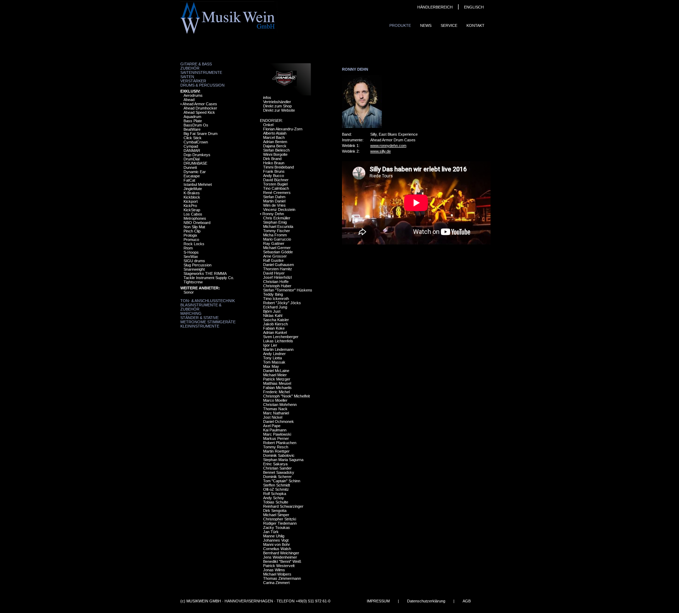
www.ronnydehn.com (388, 145)
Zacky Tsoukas (276, 527)
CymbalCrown (196, 142)
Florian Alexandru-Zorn (282, 129)
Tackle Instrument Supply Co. (209, 278)
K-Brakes (192, 193)
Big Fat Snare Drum (200, 133)
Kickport (191, 201)
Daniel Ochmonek (278, 421)
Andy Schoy (273, 498)
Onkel (268, 125)
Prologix (190, 235)
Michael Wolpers (277, 574)
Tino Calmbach (276, 188)
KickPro (190, 206)
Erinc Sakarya (275, 464)
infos (267, 97)
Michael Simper (276, 515)
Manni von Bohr (276, 544)
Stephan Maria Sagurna (283, 460)
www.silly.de (380, 151)
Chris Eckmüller (276, 218)
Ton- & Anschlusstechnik (207, 301)
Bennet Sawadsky (278, 472)
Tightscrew (193, 282)
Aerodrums (193, 95)
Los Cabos (193, 214)
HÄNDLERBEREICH (435, 7)
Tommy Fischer (276, 231)
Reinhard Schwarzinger (283, 506)
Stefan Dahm (274, 197)
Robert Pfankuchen (279, 443)
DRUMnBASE (195, 163)
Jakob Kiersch (275, 324)
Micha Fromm (275, 235)
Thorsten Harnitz (277, 269)
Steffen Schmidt (276, 485)
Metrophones (195, 218)
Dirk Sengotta (274, 510)
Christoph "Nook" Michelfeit (286, 396)
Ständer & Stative (199, 318)
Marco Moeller (275, 400)
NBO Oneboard (197, 222)
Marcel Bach (274, 137)
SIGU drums (194, 261)
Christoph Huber (277, 286)
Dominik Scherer (277, 477)
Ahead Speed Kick (199, 112)
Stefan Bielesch (276, 150)
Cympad (191, 146)
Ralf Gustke (273, 260)
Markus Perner (276, 438)
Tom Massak (274, 362)
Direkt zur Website (279, 110)
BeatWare (192, 129)
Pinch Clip (192, 231)
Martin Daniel (274, 201)
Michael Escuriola (278, 226)
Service (449, 25)
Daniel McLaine (276, 371)
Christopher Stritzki (279, 519)
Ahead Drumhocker (200, 108)
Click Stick (193, 138)
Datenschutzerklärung (426, 601)
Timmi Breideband (278, 167)
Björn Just (271, 311)
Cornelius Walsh (277, 549)
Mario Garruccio (277, 239)
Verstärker (193, 81)
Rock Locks (194, 244)
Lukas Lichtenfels (278, 341)
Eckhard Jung (275, 307)
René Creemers (277, 192)
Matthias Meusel (277, 383)
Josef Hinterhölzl (277, 277)
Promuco (191, 239)
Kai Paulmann (274, 430)
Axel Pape (271, 426)
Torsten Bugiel (275, 184)
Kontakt (475, 25)
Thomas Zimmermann (282, 578)
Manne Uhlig (273, 536)
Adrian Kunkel (275, 332)
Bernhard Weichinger (281, 553)
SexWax (191, 256)
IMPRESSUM (378, 601)
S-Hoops (191, 252)
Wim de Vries (274, 205)
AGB (467, 601)
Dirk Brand (272, 159)
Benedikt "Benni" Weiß (282, 561)
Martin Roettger (276, 451)
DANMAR (192, 150)
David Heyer (274, 273)
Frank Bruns (274, 171)
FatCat (189, 180)
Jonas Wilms (274, 570)
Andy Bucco (273, 175)
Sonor (189, 292)
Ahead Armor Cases (199, 104)
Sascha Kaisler (276, 320)
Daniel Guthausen (278, 265)
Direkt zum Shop (277, 106)
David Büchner (276, 180)
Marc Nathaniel (276, 413)
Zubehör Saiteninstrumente (201, 70)
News (425, 25)
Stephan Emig (275, 222)
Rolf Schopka (274, 493)
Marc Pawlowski (277, 434)
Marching (191, 313)
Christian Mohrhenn (280, 404)
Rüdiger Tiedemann (280, 523)
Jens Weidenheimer (280, 557)
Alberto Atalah (274, 133)
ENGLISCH (474, 7)
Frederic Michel (276, 392)
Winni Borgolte (275, 154)
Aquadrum (192, 116)
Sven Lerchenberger (280, 337)
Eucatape (192, 176)
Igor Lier (270, 345)
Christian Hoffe (276, 281)
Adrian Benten (275, 142)
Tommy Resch (275, 447)
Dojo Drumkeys (197, 155)
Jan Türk (271, 532)
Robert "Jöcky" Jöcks (282, 303)
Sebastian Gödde (278, 252)
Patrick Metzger (276, 379)
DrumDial (191, 159)
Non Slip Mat (194, 227)
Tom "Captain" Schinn (281, 481)
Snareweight (194, 269)
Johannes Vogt (276, 540)
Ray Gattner (273, 243)
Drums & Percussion (202, 85)
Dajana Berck (274, 146)
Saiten (187, 77)
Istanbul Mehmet (198, 184)
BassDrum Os (196, 125)
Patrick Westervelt (279, 566)
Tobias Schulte (275, 502)
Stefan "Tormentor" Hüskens (287, 290)
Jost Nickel (272, 417)
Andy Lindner (274, 354)
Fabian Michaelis (277, 387)
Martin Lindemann (278, 349)
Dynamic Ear (195, 172)
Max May (271, 366)
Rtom (188, 248)
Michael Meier (275, 375)
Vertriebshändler (277, 102)
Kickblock (192, 197)
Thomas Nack (275, 409)
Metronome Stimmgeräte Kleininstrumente (208, 324)
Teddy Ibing (273, 294)
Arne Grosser (275, 256)
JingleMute (193, 189)
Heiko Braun (273, 163)
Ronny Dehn (273, 214)
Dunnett (190, 167)
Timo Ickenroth (276, 298)
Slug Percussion (197, 265)
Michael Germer (277, 248)
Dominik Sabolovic (279, 455)
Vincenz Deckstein (279, 209)
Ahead (189, 100)
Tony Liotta (272, 358)
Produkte (400, 25)
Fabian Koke (274, 328)
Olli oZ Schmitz (276, 489)
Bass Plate (193, 121)
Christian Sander (277, 468)
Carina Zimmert (276, 582)
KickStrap (192, 210)
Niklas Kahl (272, 315)
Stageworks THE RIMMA (205, 273)
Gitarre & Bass (196, 64)
